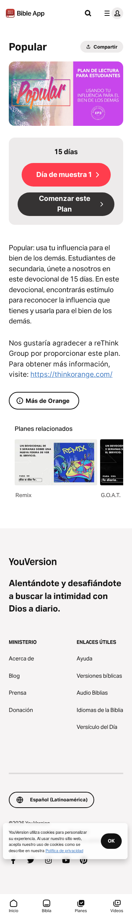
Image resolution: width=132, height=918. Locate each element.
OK (111, 841)
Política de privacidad (64, 850)
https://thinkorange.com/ (71, 374)
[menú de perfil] (112, 13)
